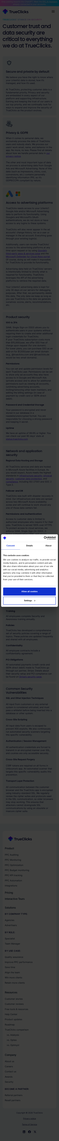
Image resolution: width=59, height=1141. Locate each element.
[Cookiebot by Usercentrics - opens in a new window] (44, 538)
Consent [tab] (10, 545)
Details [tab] (29, 545)
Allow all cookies (29, 591)
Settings (28, 600)
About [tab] (48, 545)
